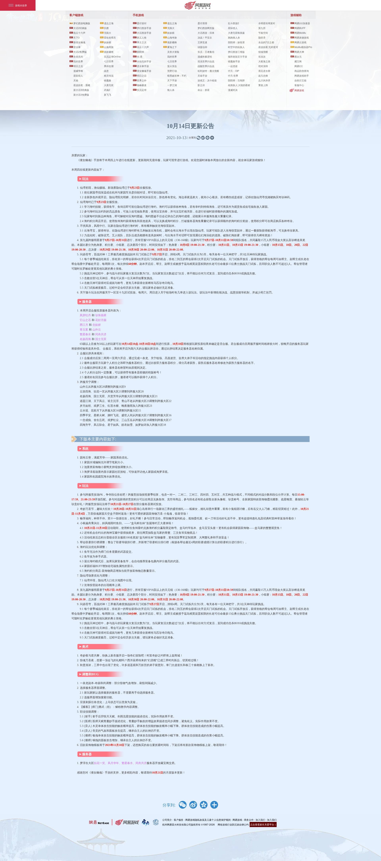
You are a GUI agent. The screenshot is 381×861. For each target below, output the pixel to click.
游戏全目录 (21, 5)
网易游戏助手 (301, 75)
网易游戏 (299, 90)
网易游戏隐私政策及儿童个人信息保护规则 (208, 819)
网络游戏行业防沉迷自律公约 (233, 824)
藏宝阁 (298, 61)
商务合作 (249, 819)
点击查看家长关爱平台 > (263, 824)
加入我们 (260, 819)
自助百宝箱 (300, 80)
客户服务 (178, 819)
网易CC (298, 66)
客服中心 (299, 85)
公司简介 (167, 819)
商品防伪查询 (301, 70)
